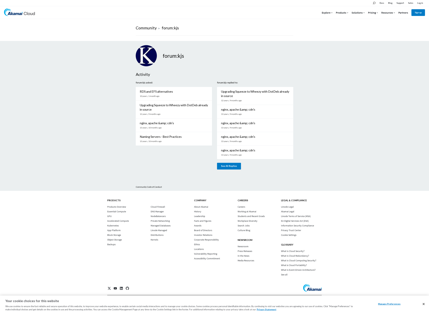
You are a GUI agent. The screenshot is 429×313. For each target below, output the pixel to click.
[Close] (423, 304)
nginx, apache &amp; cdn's (157, 123)
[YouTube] (115, 288)
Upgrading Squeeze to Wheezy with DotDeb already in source (174, 107)
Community (146, 27)
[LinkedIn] (121, 288)
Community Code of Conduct (149, 187)
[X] (109, 288)
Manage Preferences (389, 304)
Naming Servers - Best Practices (161, 136)
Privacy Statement (266, 309)
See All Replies (229, 166)
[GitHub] (127, 288)
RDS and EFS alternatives (156, 91)
